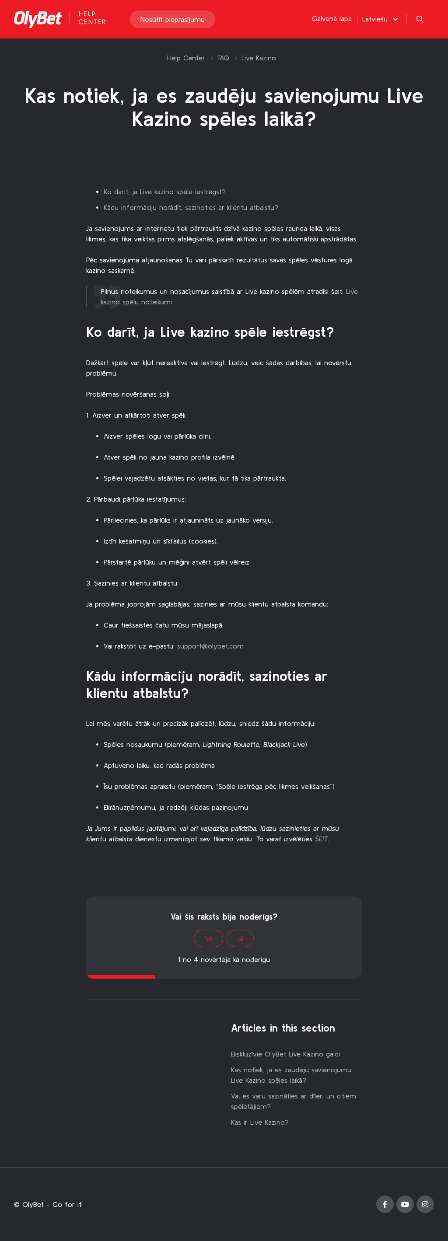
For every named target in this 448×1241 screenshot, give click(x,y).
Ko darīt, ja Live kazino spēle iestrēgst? (165, 191)
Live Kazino (259, 58)
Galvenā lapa (332, 18)
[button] (381, 19)
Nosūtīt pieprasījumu (172, 19)
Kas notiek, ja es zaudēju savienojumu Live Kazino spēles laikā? (291, 1075)
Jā (240, 938)
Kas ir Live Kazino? (260, 1122)
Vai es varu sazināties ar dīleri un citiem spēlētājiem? (293, 1101)
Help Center (186, 58)
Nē (208, 938)
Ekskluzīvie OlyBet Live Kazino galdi (285, 1054)
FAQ (223, 58)
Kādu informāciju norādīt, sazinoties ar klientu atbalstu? (191, 207)
